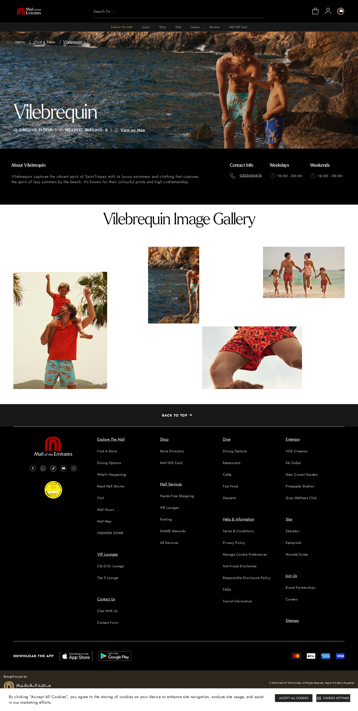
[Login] (328, 11)
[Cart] (315, 14)
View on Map (133, 130)
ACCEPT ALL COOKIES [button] (293, 698)
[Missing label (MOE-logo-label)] (29, 11)
